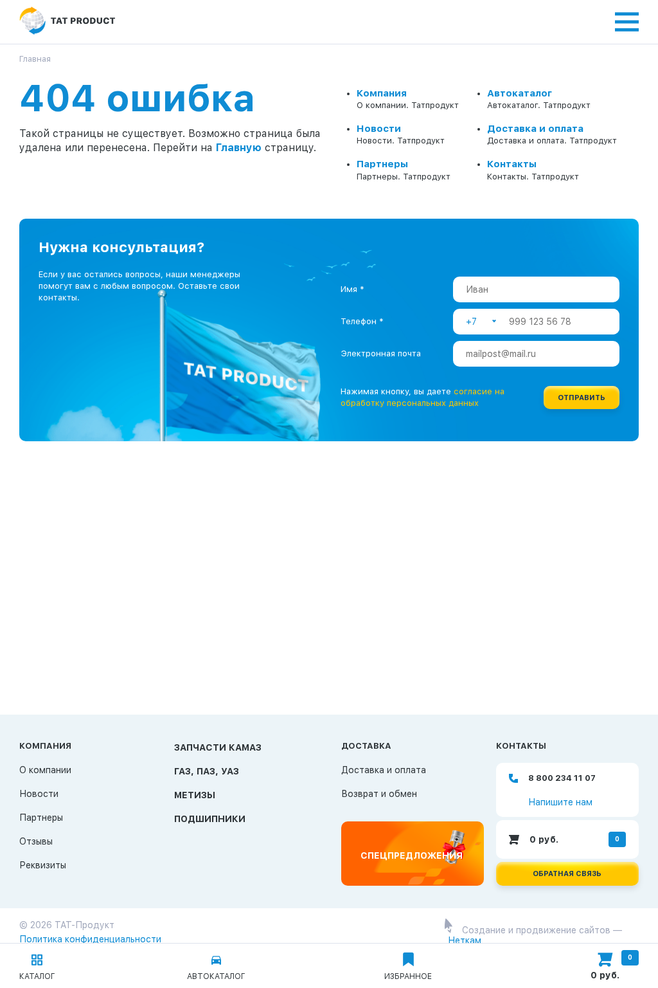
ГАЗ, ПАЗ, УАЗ (206, 771)
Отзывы (36, 841)
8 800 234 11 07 (562, 778)
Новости (379, 128)
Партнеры (382, 164)
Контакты (512, 164)
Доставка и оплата (535, 128)
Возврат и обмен (379, 794)
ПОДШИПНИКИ (209, 819)
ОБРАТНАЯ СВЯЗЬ (567, 874)
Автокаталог (519, 93)
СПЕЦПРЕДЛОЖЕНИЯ (411, 855)
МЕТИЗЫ (194, 795)
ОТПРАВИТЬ (581, 398)
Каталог (37, 976)
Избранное (408, 976)
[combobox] (481, 322)
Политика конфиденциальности (90, 939)
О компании (45, 770)
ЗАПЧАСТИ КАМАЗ (218, 747)
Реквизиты (42, 865)
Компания (382, 93)
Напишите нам (560, 802)
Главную (239, 148)
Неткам (464, 940)
